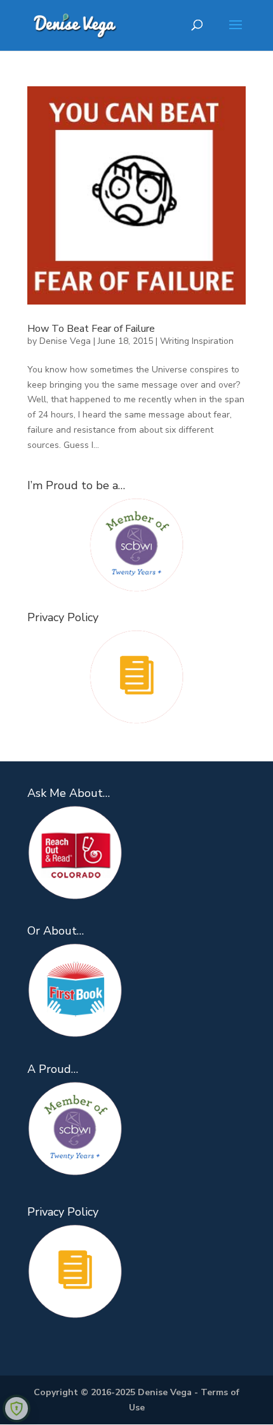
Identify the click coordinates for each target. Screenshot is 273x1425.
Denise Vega (65, 341)
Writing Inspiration (197, 341)
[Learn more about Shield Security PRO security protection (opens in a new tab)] (16, 1408)
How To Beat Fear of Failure (91, 329)
